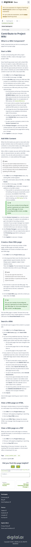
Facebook (3, 513)
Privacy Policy (25, 469)
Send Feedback (5, 502)
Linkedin (3, 515)
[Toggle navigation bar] (2, 2)
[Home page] (2, 21)
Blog (2, 500)
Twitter (3, 510)
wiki (19, 455)
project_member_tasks (10, 455)
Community (4, 497)
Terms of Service (4, 471)
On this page (5, 29)
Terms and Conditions (7, 528)
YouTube (3, 517)
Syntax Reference (20, 101)
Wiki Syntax (20, 198)
